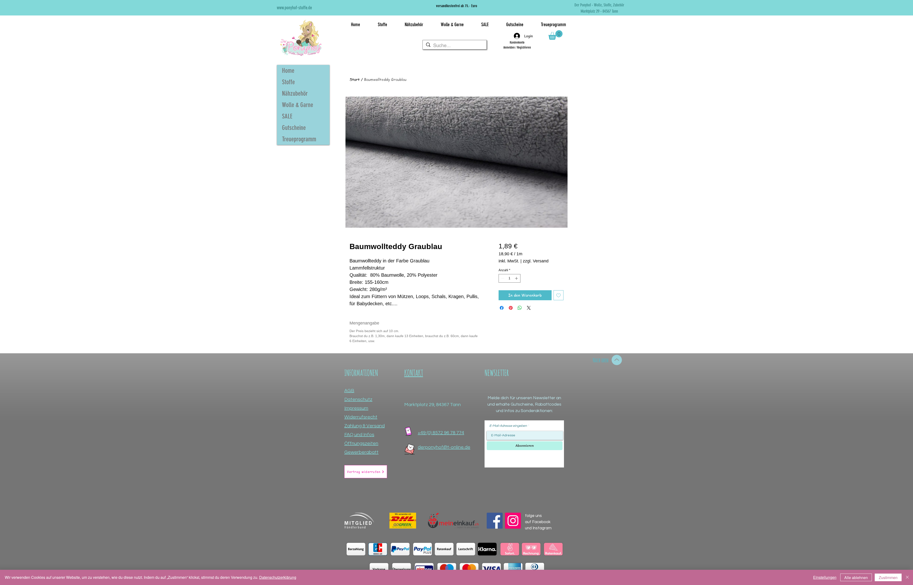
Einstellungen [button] (824, 577)
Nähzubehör (295, 93)
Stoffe (288, 82)
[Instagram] (513, 521)
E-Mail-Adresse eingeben (508, 426)
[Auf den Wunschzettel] (558, 295)
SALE (287, 116)
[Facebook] (495, 521)
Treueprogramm (299, 139)
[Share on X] (529, 308)
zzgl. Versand (536, 261)
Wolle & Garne (297, 105)
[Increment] (517, 278)
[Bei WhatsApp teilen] (520, 308)
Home (288, 70)
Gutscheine (294, 128)
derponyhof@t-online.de (444, 447)
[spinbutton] (509, 278)
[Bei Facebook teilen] (502, 308)
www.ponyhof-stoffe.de (294, 7)
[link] (555, 35)
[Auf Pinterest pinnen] (511, 308)
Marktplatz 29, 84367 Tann (432, 404)
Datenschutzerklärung (277, 577)
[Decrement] (502, 278)
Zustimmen (888, 577)
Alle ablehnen (856, 577)
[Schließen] (907, 577)
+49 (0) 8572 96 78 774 (441, 432)
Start (355, 79)
